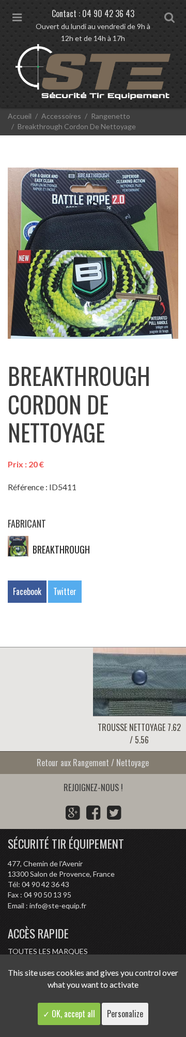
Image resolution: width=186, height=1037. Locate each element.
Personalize (125, 1013)
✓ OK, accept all (69, 1013)
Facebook (27, 591)
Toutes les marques (48, 951)
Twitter (64, 591)
